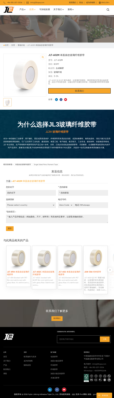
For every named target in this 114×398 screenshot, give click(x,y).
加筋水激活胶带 (57, 361)
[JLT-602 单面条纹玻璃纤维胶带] (69, 257)
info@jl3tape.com (37, 3)
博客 (5, 374)
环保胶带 (54, 365)
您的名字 (10, 187)
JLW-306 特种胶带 (92, 272)
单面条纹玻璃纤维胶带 (23, 164)
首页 (7, 45)
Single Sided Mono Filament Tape (46, 164)
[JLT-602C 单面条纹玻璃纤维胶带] (44, 257)
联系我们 (72, 3)
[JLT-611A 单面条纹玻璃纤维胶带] (18, 257)
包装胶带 (54, 357)
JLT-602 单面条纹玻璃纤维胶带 (69, 273)
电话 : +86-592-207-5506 (94, 367)
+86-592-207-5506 (14, 3)
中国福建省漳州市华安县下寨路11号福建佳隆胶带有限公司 (97, 357)
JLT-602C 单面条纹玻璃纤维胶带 (43, 273)
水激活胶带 (55, 378)
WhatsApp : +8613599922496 (95, 371)
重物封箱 (21, 45)
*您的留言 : (11, 212)
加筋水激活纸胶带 (58, 374)
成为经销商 (90, 3)
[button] (110, 270)
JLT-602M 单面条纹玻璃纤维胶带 (28, 181)
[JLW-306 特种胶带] (95, 257)
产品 (21, 9)
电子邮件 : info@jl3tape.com (95, 364)
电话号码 (62, 200)
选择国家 (10, 200)
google (96, 394)
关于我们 (57, 9)
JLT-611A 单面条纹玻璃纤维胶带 (18, 273)
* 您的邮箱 (62, 187)
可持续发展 (44, 9)
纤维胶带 (54, 369)
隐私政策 (27, 365)
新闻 (70, 9)
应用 (31, 9)
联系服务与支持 (30, 357)
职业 (81, 3)
